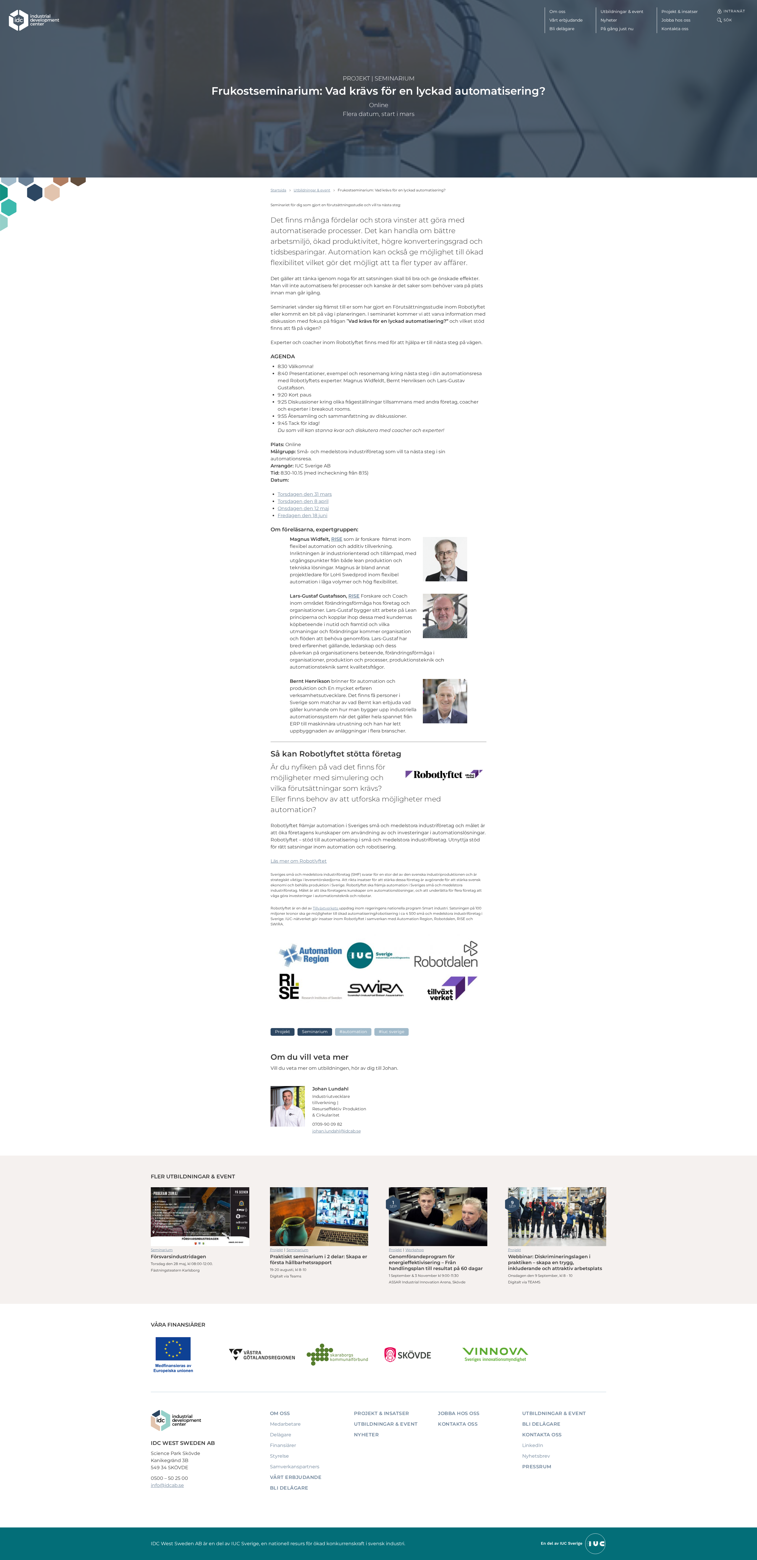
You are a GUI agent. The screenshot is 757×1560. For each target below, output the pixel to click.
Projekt (356, 78)
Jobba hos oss (675, 20)
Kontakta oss (674, 28)
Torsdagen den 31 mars (305, 494)
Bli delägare (561, 28)
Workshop (414, 1250)
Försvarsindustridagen (200, 1216)
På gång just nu (617, 28)
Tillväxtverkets (326, 908)
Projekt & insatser (679, 11)
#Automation (353, 1031)
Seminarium (395, 78)
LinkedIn (532, 1445)
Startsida (278, 190)
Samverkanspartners (294, 1466)
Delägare (280, 1435)
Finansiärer (283, 1445)
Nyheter (609, 20)
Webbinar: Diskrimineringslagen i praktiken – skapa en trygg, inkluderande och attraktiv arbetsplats (557, 1216)
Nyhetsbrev (536, 1456)
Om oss (557, 11)
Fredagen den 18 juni (302, 515)
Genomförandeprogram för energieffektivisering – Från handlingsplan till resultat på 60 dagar (438, 1216)
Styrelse (279, 1456)
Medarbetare (285, 1424)
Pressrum (536, 1466)
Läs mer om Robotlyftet (299, 861)
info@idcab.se (167, 1485)
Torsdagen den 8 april (303, 501)
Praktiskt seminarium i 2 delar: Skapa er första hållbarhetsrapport (319, 1216)
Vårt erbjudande (566, 20)
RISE (336, 539)
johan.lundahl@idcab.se (336, 1131)
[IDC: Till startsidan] (34, 20)
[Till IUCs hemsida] (573, 1543)
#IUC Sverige (391, 1031)
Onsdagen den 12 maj (303, 508)
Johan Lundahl (330, 1089)
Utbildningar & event (622, 11)
